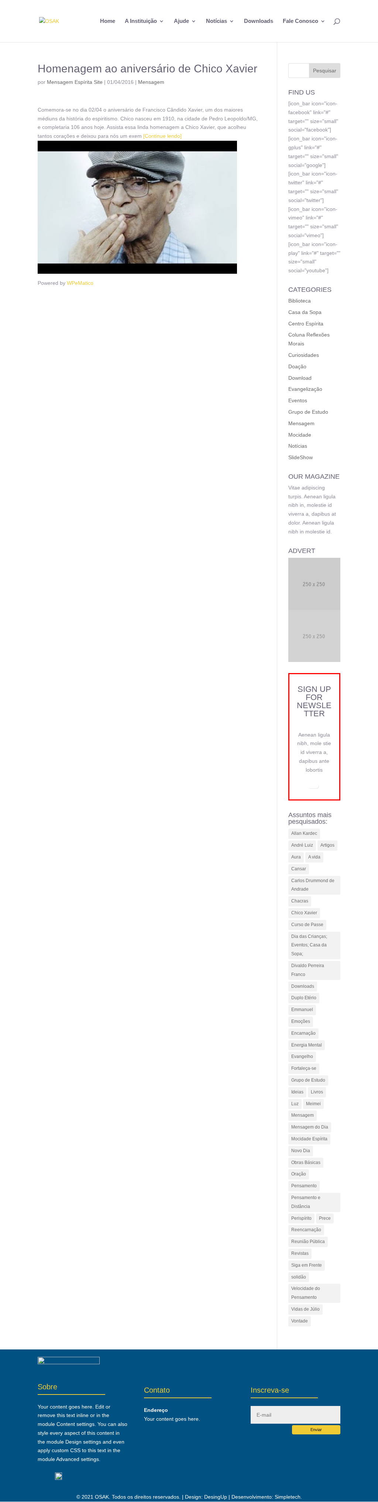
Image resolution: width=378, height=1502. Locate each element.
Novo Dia (300, 1150)
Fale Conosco (300, 21)
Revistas (300, 1253)
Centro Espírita (305, 324)
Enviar (316, 1429)
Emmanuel (302, 1009)
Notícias (216, 21)
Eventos (297, 400)
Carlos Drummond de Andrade (312, 885)
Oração (298, 1174)
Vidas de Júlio (305, 1309)
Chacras (299, 901)
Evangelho (302, 1056)
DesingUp (215, 1497)
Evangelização (305, 389)
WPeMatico (80, 283)
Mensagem (151, 82)
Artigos (327, 845)
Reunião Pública (308, 1241)
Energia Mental (306, 1045)
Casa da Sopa (305, 312)
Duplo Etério (303, 997)
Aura (296, 857)
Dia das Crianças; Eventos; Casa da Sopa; (309, 945)
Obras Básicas (305, 1162)
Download (300, 378)
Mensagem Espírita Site (75, 82)
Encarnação (303, 1033)
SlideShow (300, 457)
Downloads (258, 21)
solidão (298, 1277)
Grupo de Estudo (308, 412)
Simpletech (287, 1497)
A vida (314, 857)
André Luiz (302, 845)
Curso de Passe (307, 924)
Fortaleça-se (303, 1068)
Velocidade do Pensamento (305, 1293)
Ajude (181, 21)
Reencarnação (306, 1229)
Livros (317, 1092)
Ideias (297, 1092)
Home (107, 21)
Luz (295, 1103)
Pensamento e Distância (305, 1202)
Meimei (313, 1103)
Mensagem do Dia (309, 1127)
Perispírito (301, 1218)
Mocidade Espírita (309, 1138)
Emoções (300, 1021)
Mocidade (299, 435)
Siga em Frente (306, 1265)
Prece (325, 1218)
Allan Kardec (304, 833)
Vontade (299, 1321)
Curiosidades (303, 355)
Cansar (298, 868)
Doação (297, 366)
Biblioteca (299, 301)
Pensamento (304, 1185)
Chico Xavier (304, 912)
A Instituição (141, 21)
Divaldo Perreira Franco (307, 970)
